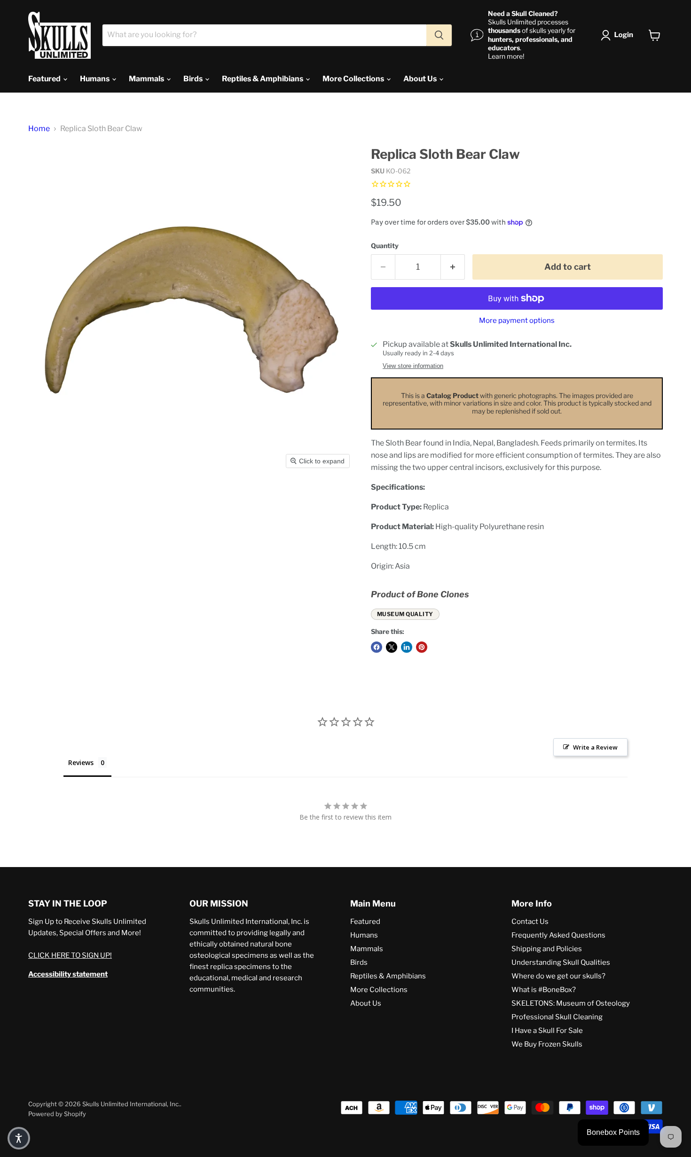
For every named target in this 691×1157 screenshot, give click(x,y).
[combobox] (264, 35)
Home (39, 129)
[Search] (439, 35)
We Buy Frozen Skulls (546, 1044)
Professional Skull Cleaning (557, 1017)
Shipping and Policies (546, 949)
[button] (619, 35)
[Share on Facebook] (376, 647)
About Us (420, 78)
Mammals (147, 78)
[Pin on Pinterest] (421, 647)
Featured (45, 78)
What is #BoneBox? (543, 989)
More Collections (353, 78)
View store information (413, 366)
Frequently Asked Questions (558, 935)
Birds (193, 78)
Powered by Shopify (57, 1114)
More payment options (517, 321)
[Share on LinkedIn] (406, 647)
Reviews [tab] (81, 762)
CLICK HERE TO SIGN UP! (70, 955)
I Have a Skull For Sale (547, 1030)
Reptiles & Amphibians (263, 78)
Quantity (385, 246)
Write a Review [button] (595, 747)
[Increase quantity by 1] (453, 267)
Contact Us (530, 921)
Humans (95, 78)
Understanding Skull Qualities (560, 962)
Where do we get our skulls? (558, 976)
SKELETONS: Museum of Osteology (570, 1003)
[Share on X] (391, 647)
